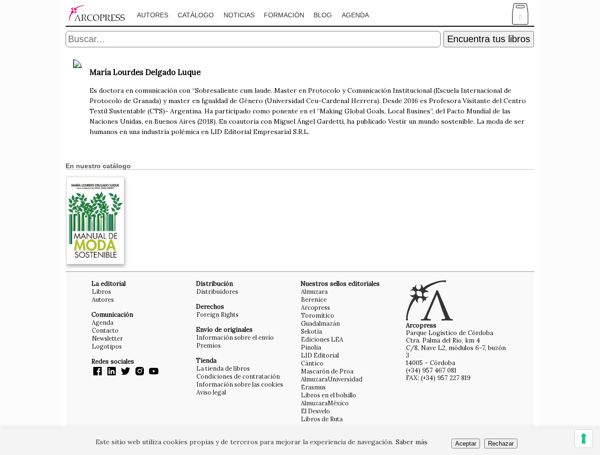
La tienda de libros (223, 368)
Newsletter (107, 338)
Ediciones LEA (322, 339)
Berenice (314, 299)
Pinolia (311, 347)
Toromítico (317, 315)
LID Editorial (320, 355)
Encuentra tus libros (488, 39)
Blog (323, 15)
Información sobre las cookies (239, 384)
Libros (101, 291)
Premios (208, 345)
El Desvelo (315, 411)
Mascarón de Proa (327, 371)
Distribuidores (217, 291)
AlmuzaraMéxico (325, 403)
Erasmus (313, 387)
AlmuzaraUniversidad (331, 379)
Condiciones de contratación (238, 376)
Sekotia (311, 331)
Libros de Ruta (322, 419)
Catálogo (196, 15)
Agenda (355, 15)
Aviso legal (211, 392)
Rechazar (501, 443)
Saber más (412, 442)
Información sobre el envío (235, 337)
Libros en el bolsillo (328, 395)
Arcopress (315, 307)
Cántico (312, 363)
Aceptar (465, 443)
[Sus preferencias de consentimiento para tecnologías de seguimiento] (583, 439)
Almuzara (314, 291)
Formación (284, 15)
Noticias (239, 15)
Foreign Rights (217, 314)
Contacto (105, 330)
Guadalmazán (320, 323)
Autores (152, 15)
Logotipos (107, 346)
